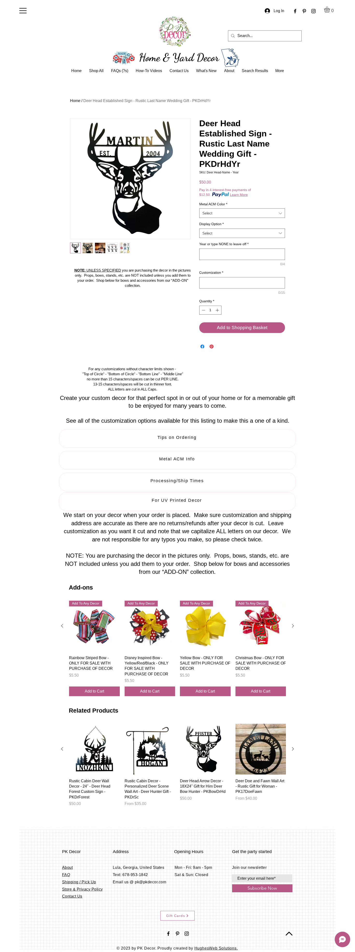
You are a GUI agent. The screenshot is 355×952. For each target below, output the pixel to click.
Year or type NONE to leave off (223, 244)
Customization (211, 272)
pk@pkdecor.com (150, 882)
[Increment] (218, 310)
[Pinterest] (304, 11)
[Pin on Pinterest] (211, 346)
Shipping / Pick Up (79, 882)
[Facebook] (295, 11)
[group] (177, 648)
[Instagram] (313, 11)
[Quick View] (94, 749)
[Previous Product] (62, 626)
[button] (23, 10)
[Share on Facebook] (202, 346)
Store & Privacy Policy (82, 889)
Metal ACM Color (213, 204)
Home (75, 101)
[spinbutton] (210, 310)
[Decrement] (203, 310)
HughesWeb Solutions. (216, 948)
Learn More (239, 195)
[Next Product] (293, 626)
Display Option (211, 224)
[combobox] (242, 213)
